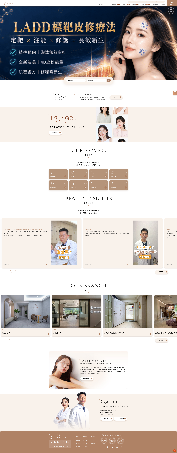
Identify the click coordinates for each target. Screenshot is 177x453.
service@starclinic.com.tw (62, 446)
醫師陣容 (85, 440)
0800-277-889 (61, 442)
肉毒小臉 (157, 1)
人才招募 (85, 446)
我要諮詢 (93, 443)
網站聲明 (78, 446)
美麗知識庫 (78, 443)
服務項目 (93, 436)
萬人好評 (93, 440)
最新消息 (78, 436)
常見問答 (85, 443)
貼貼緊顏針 (152, 1)
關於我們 (85, 436)
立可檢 (139, 1)
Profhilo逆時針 (145, 1)
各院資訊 (78, 440)
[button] (2, 37)
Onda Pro (134, 1)
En (162, 1)
